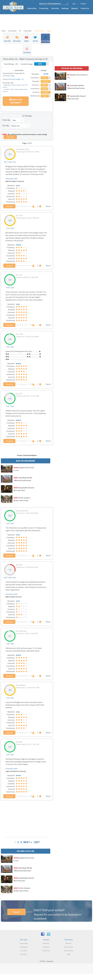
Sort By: (5, 125)
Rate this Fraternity (16, 101)
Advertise (46, 943)
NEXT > (27, 842)
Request (74, 8)
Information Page (8, 75)
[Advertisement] (27, 818)
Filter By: (6, 119)
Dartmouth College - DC (16, 79)
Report (48, 206)
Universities (31, 8)
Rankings (65, 8)
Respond (9, 206)
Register (83, 3)
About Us (68, 943)
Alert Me (10, 137)
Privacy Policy (68, 950)
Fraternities (43, 8)
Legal (68, 954)
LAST (37, 842)
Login (74, 3)
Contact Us (85, 8)
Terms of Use (68, 947)
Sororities (55, 8)
